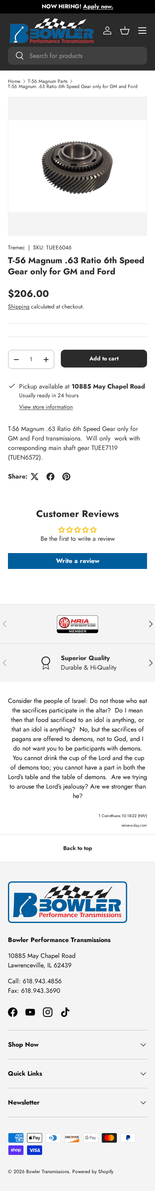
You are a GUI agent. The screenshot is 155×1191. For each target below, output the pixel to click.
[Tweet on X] (35, 476)
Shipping (18, 306)
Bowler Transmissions (47, 1171)
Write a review (77, 560)
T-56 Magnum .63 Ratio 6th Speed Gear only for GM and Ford (73, 86)
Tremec (16, 247)
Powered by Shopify (92, 1171)
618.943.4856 (42, 981)
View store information (46, 407)
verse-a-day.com (134, 825)
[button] (125, 30)
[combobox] (77, 56)
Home (14, 81)
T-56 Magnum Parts (48, 81)
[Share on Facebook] (50, 476)
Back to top (77, 848)
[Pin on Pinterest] (66, 476)
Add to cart (103, 358)
